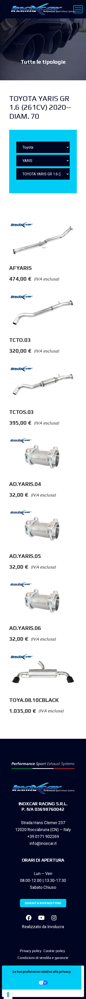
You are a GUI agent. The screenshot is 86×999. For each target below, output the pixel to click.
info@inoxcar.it (43, 843)
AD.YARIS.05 (25, 556)
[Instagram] (54, 917)
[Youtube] (41, 917)
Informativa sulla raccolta (28, 993)
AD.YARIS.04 (25, 484)
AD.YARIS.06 (25, 628)
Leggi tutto (81, 230)
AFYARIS (20, 268)
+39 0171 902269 (43, 836)
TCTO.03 (20, 340)
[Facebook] (28, 917)
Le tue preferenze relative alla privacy (42, 971)
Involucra (55, 926)
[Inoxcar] (42, 9)
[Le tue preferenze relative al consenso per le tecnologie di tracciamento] (8, 994)
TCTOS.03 (21, 412)
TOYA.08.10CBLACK (34, 700)
